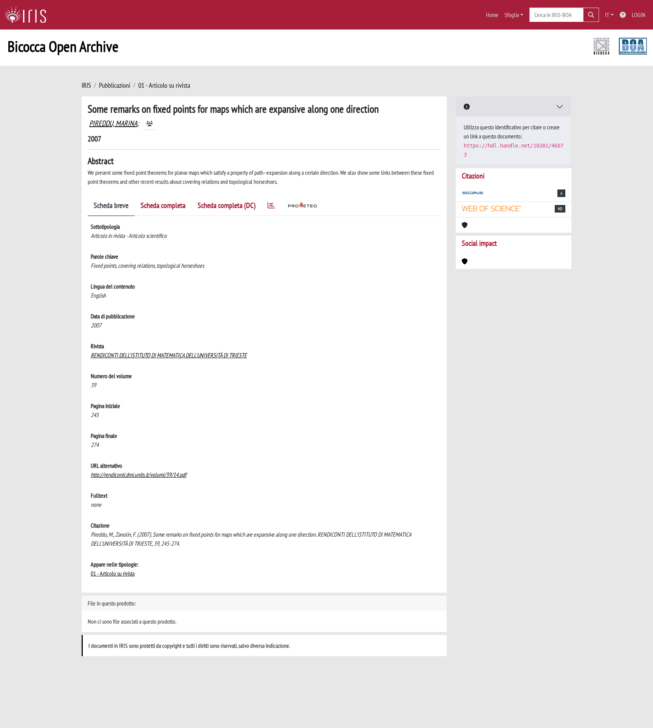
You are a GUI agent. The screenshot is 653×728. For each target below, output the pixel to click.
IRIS (86, 85)
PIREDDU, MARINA (113, 123)
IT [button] (607, 15)
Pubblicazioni (114, 85)
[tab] (271, 207)
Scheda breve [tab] (111, 205)
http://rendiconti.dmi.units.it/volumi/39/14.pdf (138, 474)
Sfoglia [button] (511, 15)
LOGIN (638, 15)
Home (492, 15)
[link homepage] (28, 14)
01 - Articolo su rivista (164, 85)
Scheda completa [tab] (163, 205)
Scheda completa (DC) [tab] (226, 205)
